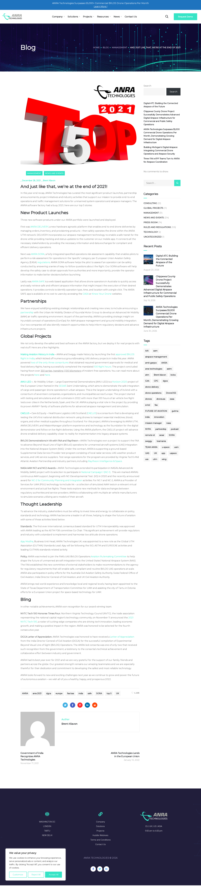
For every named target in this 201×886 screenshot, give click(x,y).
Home (96, 47)
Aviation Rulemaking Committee (108, 556)
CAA (147, 381)
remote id (150, 435)
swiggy (148, 441)
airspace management (156, 357)
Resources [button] (103, 16)
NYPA (148, 429)
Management (119, 47)
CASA (86, 294)
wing (164, 459)
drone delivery (152, 387)
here (37, 375)
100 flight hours (102, 366)
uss (146, 459)
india (81, 693)
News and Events (54, 173)
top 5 (109, 693)
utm (155, 459)
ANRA (25, 693)
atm (147, 375)
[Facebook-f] (93, 868)
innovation (159, 417)
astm (169, 369)
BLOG (106, 47)
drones (148, 399)
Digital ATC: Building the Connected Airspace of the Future (161, 105)
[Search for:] (162, 183)
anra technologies (153, 369)
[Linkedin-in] (106, 868)
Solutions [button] (73, 16)
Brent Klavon (49, 180)
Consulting (150, 203)
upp (163, 453)
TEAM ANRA (151, 447)
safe (90, 693)
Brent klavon (160, 375)
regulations (43, 262)
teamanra (161, 441)
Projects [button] (87, 16)
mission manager (153, 423)
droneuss (160, 399)
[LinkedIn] (87, 705)
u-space (166, 447)
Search (147, 86)
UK (117, 693)
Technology (151, 232)
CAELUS (91, 413)
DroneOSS (171, 393)
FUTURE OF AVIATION (156, 411)
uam (176, 447)
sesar (161, 435)
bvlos (173, 375)
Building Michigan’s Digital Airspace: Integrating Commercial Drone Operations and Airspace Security (161, 150)
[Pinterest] (80, 705)
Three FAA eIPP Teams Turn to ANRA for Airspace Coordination (162, 160)
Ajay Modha (27, 541)
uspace (173, 453)
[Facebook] (72, 705)
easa (172, 399)
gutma (175, 411)
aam (155, 351)
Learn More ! (100, 6)
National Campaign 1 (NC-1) (95, 472)
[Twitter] (65, 705)
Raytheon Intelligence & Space (105, 461)
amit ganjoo (151, 363)
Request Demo (185, 16)
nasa (168, 423)
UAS (147, 453)
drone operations (153, 393)
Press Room (151, 222)
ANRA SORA (38, 254)
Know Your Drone (102, 294)
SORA (99, 693)
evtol (147, 405)
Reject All (35, 874)
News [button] (117, 16)
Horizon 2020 (119, 381)
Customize (18, 874)
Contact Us (131, 16)
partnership (27, 312)
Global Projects (153, 208)
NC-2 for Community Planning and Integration (57, 480)
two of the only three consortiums (49, 362)
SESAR (62, 386)
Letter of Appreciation (122, 636)
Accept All (53, 874)
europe (59, 693)
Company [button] (57, 16)
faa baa (70, 693)
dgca (48, 693)
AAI (147, 351)
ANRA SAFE (38, 281)
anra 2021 (37, 693)
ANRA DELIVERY (39, 226)
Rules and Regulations (157, 227)
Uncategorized (153, 237)
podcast (175, 429)
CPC (156, 381)
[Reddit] (94, 705)
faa (156, 405)
